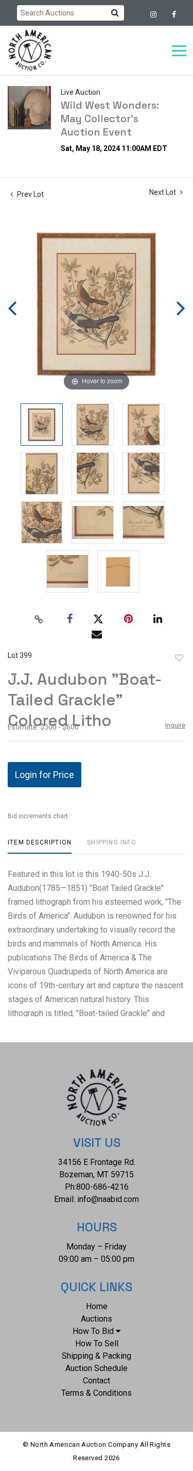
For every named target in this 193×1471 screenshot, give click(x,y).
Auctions (96, 1319)
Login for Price (44, 774)
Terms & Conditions (96, 1393)
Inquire (175, 725)
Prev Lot (29, 194)
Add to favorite (179, 658)
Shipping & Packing (96, 1356)
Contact (96, 1380)
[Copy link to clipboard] (38, 619)
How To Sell (96, 1343)
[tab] (40, 846)
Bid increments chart (38, 816)
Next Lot (163, 192)
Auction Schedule (96, 1368)
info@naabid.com (108, 1199)
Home (97, 1306)
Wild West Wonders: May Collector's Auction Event (110, 118)
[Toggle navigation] (179, 51)
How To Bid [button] (93, 1331)
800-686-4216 (102, 1187)
